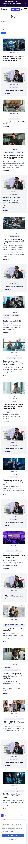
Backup (19, 358)
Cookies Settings (13, 839)
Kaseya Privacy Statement (7, 831)
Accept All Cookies (13, 835)
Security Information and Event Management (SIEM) (13, 625)
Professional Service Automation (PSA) (12, 670)
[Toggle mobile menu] (25, 9)
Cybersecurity (20, 152)
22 (21, 815)
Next (3, 819)
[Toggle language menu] (22, 9)
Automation (18, 550)
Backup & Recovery (9, 152)
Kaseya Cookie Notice (6, 830)
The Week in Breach (14, 87)
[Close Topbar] (25, 3)
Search (3, 21)
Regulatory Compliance (14, 236)
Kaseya (15, 149)
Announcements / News (14, 118)
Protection (6, 318)
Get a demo (15, 9)
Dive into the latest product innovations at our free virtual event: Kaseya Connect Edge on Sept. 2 (12, 3)
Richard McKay (15, 116)
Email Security (7, 315)
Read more (6, 63)
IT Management (7, 667)
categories (3, 27)
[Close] (24, 822)
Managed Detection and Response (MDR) (14, 719)
